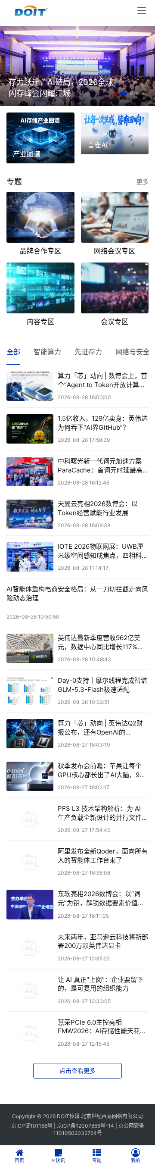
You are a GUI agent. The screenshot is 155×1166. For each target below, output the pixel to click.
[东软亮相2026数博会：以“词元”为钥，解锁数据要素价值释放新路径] (29, 904)
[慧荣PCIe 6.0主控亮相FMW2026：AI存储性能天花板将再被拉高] (29, 1032)
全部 (13, 351)
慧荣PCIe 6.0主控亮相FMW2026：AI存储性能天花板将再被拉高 (102, 1027)
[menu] (142, 11)
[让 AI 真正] (29, 990)
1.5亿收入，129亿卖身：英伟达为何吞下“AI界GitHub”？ (103, 422)
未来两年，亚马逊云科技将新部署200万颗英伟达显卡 (103, 941)
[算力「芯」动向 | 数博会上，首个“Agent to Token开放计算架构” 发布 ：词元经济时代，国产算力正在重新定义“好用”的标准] (29, 386)
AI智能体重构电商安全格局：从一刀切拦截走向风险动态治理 (77, 593)
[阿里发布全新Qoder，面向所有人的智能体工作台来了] (29, 861)
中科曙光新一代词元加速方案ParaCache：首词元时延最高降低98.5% (100, 466)
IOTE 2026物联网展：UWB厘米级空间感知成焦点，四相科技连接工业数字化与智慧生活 (103, 551)
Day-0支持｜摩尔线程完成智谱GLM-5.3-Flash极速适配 (102, 684)
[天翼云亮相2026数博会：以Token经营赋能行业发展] (29, 514)
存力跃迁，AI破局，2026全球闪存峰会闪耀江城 (61, 88)
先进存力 (88, 351)
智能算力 (47, 351)
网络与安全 (132, 351)
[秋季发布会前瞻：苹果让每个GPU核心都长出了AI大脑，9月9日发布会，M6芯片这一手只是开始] (29, 776)
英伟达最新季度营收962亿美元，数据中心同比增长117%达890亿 (101, 642)
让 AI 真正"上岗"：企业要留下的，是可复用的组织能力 (100, 983)
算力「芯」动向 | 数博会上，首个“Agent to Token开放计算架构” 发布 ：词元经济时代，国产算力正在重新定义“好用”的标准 (103, 380)
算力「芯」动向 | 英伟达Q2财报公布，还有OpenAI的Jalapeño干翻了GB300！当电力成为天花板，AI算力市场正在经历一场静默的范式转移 (103, 728)
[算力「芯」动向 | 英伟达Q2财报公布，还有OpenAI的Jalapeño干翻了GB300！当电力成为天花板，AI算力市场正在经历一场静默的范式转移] (29, 733)
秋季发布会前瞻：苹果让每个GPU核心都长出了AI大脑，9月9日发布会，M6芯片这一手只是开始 (103, 770)
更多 (142, 181)
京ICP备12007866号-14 (85, 1125)
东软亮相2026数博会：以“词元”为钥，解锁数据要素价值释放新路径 (101, 898)
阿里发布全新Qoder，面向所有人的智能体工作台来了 (103, 855)
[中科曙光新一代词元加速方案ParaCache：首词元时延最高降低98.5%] (29, 471)
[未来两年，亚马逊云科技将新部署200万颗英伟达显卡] (29, 947)
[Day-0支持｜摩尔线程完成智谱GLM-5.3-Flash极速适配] (29, 691)
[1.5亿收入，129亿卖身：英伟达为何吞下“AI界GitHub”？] (29, 429)
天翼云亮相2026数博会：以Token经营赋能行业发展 (98, 508)
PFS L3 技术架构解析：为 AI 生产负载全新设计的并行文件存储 (103, 813)
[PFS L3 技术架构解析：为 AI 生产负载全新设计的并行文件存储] (29, 819)
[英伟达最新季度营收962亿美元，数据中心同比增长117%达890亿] (29, 648)
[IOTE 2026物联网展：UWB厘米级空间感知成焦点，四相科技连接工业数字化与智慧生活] (29, 557)
